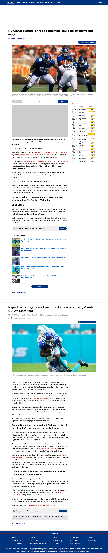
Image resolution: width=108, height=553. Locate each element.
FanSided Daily (17, 541)
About (14, 537)
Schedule (32, 2)
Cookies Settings (74, 544)
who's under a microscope (50, 448)
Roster (47, 2)
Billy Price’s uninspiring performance (29, 155)
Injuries (52, 2)
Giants (48, 155)
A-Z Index (56, 544)
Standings (40, 2)
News (19, 2)
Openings (33, 537)
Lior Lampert (15, 318)
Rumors (24, 2)
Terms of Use (73, 541)
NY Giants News (22, 292)
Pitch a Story (34, 541)
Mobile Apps (91, 537)
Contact (55, 537)
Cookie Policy (91, 541)
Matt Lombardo (16, 38)
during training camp (40, 398)
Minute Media (12, 548)
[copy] (22, 42)
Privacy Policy (57, 541)
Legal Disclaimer (17, 544)
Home (13, 292)
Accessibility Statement (38, 544)
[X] (97, 2)
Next (63, 101)
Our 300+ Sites (74, 537)
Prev (16, 101)
